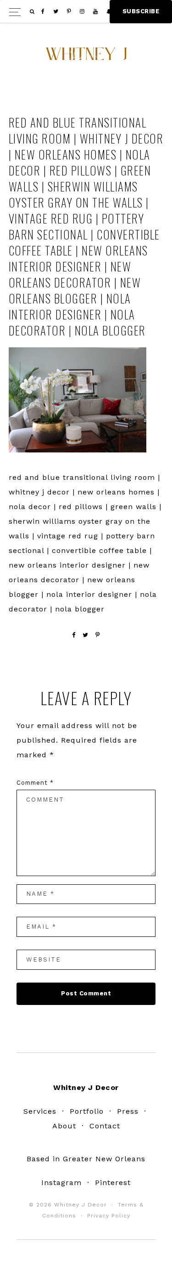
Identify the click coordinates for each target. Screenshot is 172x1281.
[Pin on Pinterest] (97, 635)
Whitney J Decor (86, 57)
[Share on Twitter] (86, 635)
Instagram (61, 1182)
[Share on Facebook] (74, 635)
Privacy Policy (108, 1215)
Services (39, 1111)
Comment (35, 782)
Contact (104, 1126)
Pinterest (113, 1182)
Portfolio (87, 1111)
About (64, 1126)
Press (128, 1111)
